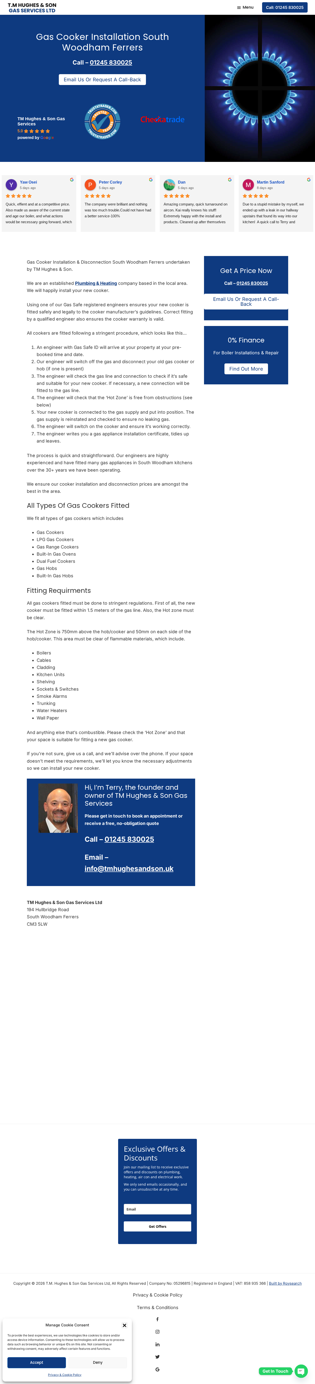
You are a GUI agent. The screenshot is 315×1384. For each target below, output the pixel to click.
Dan (182, 182)
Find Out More (246, 369)
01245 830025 (111, 62)
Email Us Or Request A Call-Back (102, 80)
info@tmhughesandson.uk (129, 868)
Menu (248, 7)
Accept (36, 1362)
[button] (124, 1325)
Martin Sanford (270, 182)
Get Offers (157, 1226)
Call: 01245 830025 (285, 7)
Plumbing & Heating (96, 283)
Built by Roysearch (285, 1283)
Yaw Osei (28, 182)
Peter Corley (110, 182)
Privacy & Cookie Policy (64, 1375)
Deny (98, 1362)
